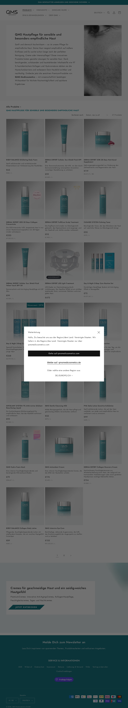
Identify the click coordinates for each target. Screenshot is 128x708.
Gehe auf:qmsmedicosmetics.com (64, 353)
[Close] (99, 332)
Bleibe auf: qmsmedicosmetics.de (64, 362)
